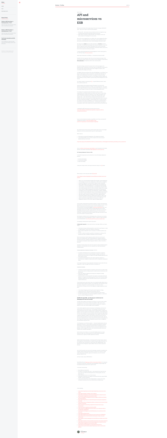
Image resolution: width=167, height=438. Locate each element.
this (91, 81)
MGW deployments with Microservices (97, 149)
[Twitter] (127, 5)
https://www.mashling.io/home (83, 413)
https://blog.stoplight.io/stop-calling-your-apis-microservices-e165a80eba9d (91, 414)
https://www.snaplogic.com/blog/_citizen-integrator (87, 393)
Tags (2, 8)
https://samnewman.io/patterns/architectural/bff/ (87, 407)
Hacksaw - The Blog (59, 5)
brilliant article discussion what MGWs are (88, 148)
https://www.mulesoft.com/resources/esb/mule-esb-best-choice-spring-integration (93, 420)
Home (3, 6)
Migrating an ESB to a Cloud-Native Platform (93, 362)
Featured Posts (5, 11)
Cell (101, 165)
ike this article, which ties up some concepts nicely (95, 218)
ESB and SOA (94, 173)
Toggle (20, 2)
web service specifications (97, 207)
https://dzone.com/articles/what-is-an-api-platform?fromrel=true (90, 424)
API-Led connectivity (89, 52)
